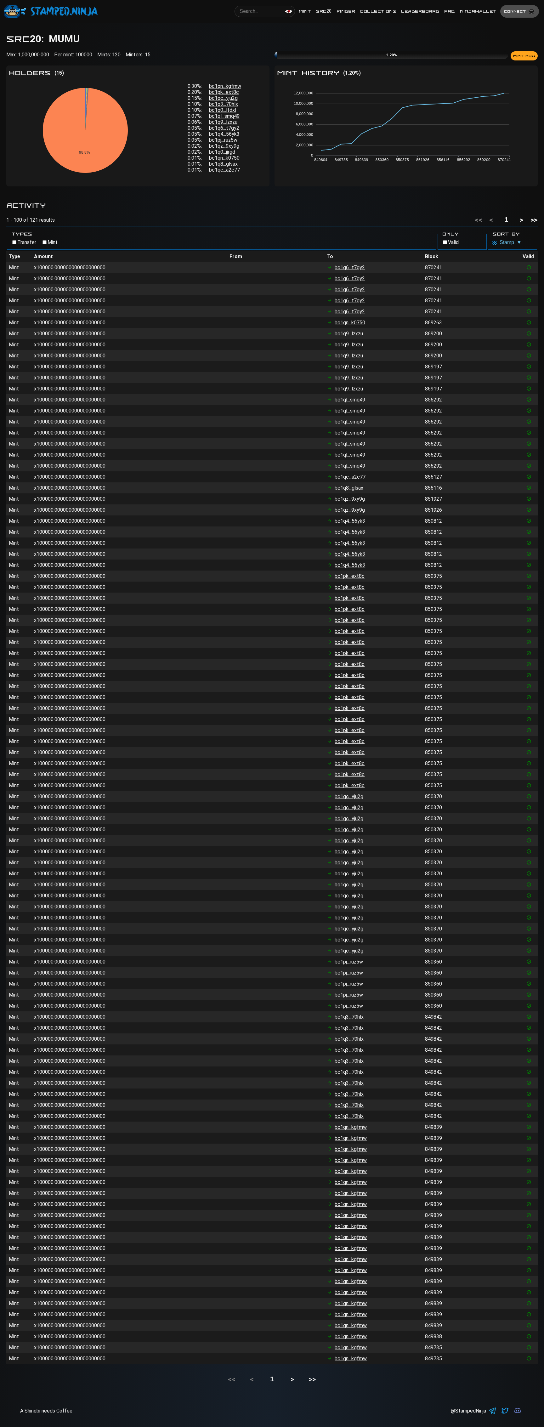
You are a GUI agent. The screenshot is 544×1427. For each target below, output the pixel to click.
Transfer (26, 242)
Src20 (324, 11)
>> (533, 220)
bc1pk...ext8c (224, 92)
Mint (305, 11)
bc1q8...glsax (223, 164)
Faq (449, 11)
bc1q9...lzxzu (223, 122)
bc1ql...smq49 (224, 116)
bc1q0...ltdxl (222, 110)
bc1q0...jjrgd (222, 152)
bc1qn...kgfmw (225, 86)
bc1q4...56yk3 (224, 134)
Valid (453, 242)
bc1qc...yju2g (223, 98)
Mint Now (524, 56)
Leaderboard (420, 11)
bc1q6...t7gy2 (224, 128)
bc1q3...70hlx (223, 104)
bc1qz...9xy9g (224, 146)
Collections (378, 11)
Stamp (511, 242)
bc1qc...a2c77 (224, 170)
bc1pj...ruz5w (223, 140)
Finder (346, 11)
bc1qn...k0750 (224, 158)
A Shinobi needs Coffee (46, 1411)
